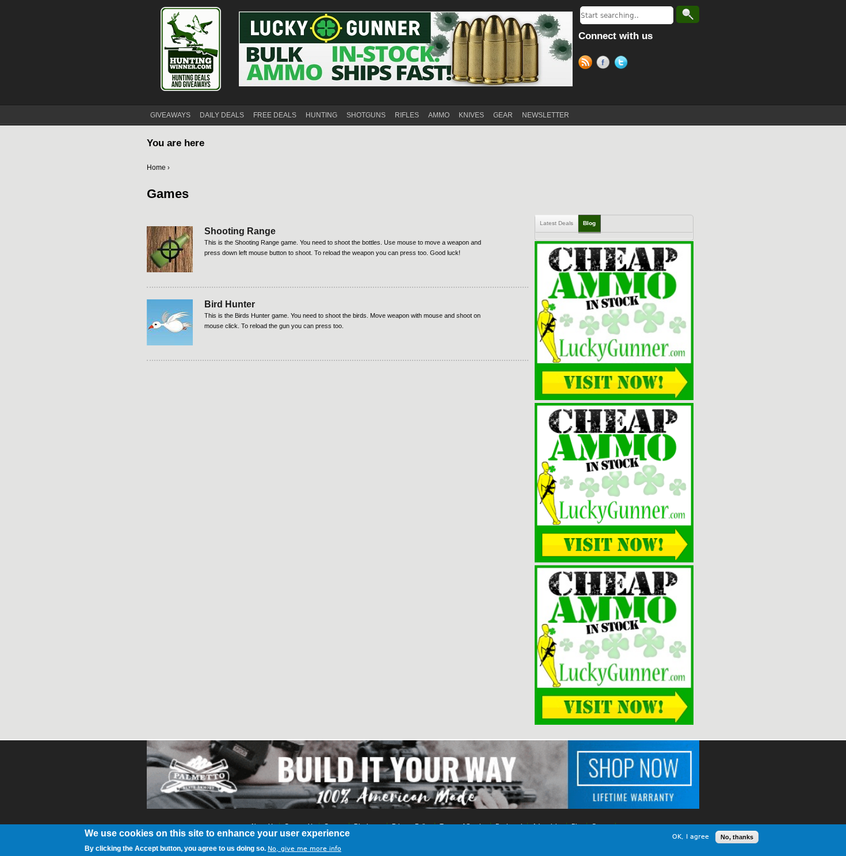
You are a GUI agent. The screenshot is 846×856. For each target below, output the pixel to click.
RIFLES (407, 115)
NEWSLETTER (545, 115)
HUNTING (321, 115)
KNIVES (471, 115)
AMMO (438, 115)
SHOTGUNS (366, 115)
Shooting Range (240, 231)
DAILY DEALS (222, 115)
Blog (589, 223)
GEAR (503, 115)
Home (156, 167)
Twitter (623, 64)
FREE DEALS (274, 115)
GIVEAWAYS (170, 115)
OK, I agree (690, 836)
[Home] (190, 49)
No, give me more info (304, 848)
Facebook (605, 64)
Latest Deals (556, 223)
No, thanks (737, 837)
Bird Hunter (229, 304)
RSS (587, 64)
